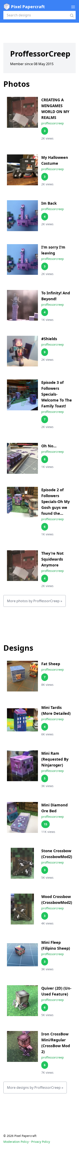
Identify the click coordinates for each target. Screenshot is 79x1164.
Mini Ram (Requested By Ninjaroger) (54, 759)
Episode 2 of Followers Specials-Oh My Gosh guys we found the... (55, 501)
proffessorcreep (52, 123)
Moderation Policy (16, 1142)
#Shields (49, 338)
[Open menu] (73, 6)
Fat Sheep (50, 663)
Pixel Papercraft (28, 6)
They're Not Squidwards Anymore (52, 559)
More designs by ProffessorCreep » (35, 1087)
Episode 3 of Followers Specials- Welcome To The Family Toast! (56, 394)
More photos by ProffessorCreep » (34, 601)
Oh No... (48, 445)
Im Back (49, 203)
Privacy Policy (40, 1142)
